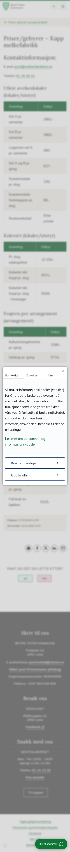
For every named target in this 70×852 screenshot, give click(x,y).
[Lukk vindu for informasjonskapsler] (63, 371)
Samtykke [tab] (11, 375)
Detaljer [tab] (31, 375)
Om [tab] (50, 375)
